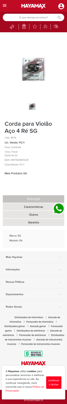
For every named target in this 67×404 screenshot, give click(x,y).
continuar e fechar (53, 382)
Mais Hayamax (33, 257)
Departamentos (33, 294)
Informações (33, 270)
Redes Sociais (33, 307)
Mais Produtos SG (16, 173)
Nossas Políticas (33, 282)
